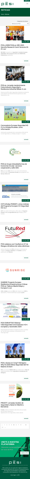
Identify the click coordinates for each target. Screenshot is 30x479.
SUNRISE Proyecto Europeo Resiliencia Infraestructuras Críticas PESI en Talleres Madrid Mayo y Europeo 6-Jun (14, 285)
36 (26, 425)
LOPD (18, 475)
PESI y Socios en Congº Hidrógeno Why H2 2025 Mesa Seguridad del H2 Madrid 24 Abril (14, 365)
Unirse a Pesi (24, 453)
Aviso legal (13, 475)
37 (2, 427)
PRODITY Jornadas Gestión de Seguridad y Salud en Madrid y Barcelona (12, 405)
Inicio (2, 14)
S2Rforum (27, 0)
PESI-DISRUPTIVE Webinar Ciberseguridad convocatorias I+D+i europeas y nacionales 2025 (14, 325)
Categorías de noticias (22, 21)
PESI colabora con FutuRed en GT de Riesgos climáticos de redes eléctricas (15, 245)
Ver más (26, 257)
